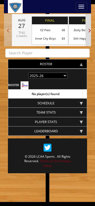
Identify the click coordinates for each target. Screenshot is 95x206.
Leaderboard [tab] (46, 131)
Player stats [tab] (46, 121)
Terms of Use (49, 161)
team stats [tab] (46, 112)
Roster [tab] (46, 64)
